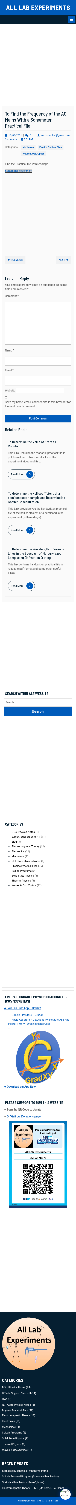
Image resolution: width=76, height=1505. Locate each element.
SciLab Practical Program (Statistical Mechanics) (30, 1476)
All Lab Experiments (38, 7)
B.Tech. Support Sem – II (26, 836)
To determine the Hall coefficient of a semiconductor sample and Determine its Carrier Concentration (36, 497)
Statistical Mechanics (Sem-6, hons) (23, 1482)
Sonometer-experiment (18, 170)
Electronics (18, 851)
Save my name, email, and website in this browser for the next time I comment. (38, 404)
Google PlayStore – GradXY (27, 1015)
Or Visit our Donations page (24, 1116)
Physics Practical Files (50, 147)
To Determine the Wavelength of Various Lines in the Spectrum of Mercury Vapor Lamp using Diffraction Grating (36, 553)
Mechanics (28, 147)
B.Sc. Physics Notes (23, 832)
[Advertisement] (38, 66)
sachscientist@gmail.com (55, 135)
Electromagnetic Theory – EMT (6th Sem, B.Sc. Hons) (33, 1488)
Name (9, 350)
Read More (23, 474)
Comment (12, 296)
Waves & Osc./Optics (33, 153)
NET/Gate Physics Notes (26, 861)
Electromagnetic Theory (25, 846)
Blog (14, 841)
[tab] (71, 19)
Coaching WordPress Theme (29, 1501)
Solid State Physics (23, 875)
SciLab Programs (22, 870)
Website (10, 390)
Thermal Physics (21, 880)
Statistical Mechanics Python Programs (25, 1470)
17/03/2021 (15, 135)
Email (9, 370)
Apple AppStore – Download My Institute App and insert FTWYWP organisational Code (38, 1021)
